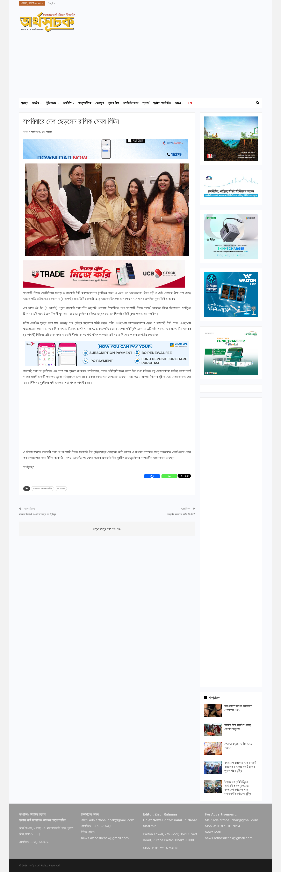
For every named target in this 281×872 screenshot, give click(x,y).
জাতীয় (35, 103)
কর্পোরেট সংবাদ (130, 103)
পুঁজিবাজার (51, 103)
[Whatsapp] (169, 476)
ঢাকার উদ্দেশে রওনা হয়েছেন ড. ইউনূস (37, 514)
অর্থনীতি (67, 103)
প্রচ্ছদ (24, 103)
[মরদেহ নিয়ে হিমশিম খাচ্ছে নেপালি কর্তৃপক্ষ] (213, 729)
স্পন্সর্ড (146, 103)
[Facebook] (152, 476)
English (52, 3)
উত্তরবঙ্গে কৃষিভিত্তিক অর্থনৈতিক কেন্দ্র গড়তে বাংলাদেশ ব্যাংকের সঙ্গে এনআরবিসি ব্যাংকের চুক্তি (238, 788)
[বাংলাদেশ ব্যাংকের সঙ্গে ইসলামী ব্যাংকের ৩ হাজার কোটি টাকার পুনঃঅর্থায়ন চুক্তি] (213, 767)
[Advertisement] (143, 63)
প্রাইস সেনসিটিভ (162, 103)
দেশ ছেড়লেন (61, 488)
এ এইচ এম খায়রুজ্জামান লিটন (42, 488)
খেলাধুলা (99, 103)
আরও (178, 103)
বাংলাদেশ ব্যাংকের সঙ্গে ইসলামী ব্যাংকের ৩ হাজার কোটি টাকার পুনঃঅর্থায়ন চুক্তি (240, 767)
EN (190, 103)
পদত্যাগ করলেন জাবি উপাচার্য (180, 514)
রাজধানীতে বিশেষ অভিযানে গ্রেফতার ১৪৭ (238, 708)
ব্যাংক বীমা (113, 103)
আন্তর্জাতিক (84, 103)
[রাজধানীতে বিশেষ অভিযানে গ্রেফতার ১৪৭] (213, 710)
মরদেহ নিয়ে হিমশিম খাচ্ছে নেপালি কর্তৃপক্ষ (237, 727)
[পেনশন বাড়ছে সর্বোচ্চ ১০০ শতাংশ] (213, 748)
